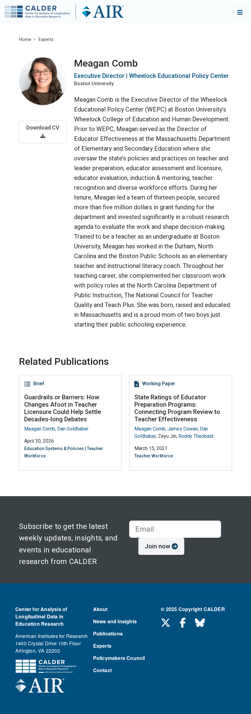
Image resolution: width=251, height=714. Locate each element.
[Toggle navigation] (240, 12)
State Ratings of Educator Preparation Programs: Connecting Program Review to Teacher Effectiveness (177, 408)
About (100, 609)
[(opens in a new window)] (39, 687)
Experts (46, 39)
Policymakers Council (119, 657)
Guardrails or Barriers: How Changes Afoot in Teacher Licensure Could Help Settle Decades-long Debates (62, 408)
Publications (108, 633)
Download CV (42, 127)
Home (25, 39)
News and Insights (115, 621)
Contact (102, 670)
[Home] (76, 12)
